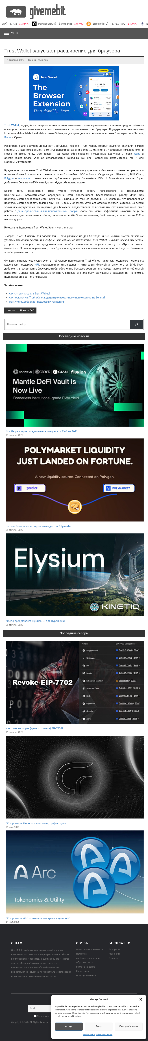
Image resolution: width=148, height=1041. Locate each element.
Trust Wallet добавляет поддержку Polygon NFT (37, 301)
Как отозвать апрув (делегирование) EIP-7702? (34, 728)
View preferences (128, 1026)
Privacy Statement (104, 1035)
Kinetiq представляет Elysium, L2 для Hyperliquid (35, 621)
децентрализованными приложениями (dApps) (48, 211)
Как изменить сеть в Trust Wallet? (29, 293)
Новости (11, 310)
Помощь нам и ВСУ (86, 975)
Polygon (9, 178)
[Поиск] (136, 324)
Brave (7, 137)
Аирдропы (114, 949)
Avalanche (24, 178)
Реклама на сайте (85, 967)
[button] (141, 999)
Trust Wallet (11, 125)
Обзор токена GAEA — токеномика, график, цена (36, 823)
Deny (99, 1026)
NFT (37, 264)
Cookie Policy (89, 1035)
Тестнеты (113, 958)
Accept (69, 1026)
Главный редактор (38, 60)
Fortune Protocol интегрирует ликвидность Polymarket (39, 526)
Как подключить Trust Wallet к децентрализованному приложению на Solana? (57, 297)
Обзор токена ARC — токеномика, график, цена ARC (38, 918)
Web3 (137, 153)
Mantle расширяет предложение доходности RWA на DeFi (41, 431)
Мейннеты (114, 954)
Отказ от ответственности (89, 949)
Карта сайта (82, 971)
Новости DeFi (27, 310)
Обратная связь (84, 962)
